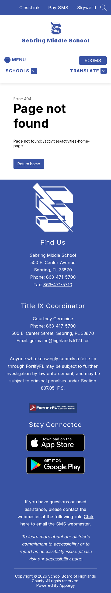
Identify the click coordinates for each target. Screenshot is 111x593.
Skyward (86, 7)
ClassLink (29, 7)
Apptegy (67, 585)
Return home (29, 163)
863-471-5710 (57, 284)
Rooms (93, 60)
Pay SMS (58, 7)
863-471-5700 (61, 277)
